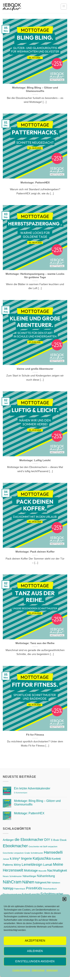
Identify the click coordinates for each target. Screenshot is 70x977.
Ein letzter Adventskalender (32, 788)
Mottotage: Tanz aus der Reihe (35, 643)
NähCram (12, 881)
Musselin (42, 871)
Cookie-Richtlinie (21, 970)
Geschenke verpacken (13, 853)
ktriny (17, 864)
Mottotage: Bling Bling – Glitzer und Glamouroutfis (35, 89)
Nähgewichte (43, 882)
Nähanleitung (46, 876)
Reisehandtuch (50, 889)
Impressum (52, 970)
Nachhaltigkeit (57, 870)
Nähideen (56, 883)
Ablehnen (35, 951)
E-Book (55, 840)
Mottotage (31, 870)
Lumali (47, 864)
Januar (6, 859)
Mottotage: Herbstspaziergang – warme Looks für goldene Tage (35, 275)
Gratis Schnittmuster (33, 853)
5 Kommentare (28, 793)
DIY (47, 840)
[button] (64, 899)
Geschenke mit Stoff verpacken (43, 846)
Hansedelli (53, 852)
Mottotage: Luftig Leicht (35, 460)
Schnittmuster (51, 894)
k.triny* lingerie (21, 858)
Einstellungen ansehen (35, 961)
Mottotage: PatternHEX (35, 182)
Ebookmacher (15, 845)
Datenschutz (38, 970)
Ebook (63, 840)
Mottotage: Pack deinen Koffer (35, 551)
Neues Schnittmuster (12, 876)
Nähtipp (8, 888)
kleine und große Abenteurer (35, 368)
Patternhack (19, 889)
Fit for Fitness (35, 734)
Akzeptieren (35, 940)
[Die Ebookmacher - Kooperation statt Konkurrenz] (12, 6)
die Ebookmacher (29, 839)
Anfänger (8, 839)
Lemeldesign (32, 864)
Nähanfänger (29, 876)
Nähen (28, 882)
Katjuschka (42, 858)
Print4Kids (34, 888)
